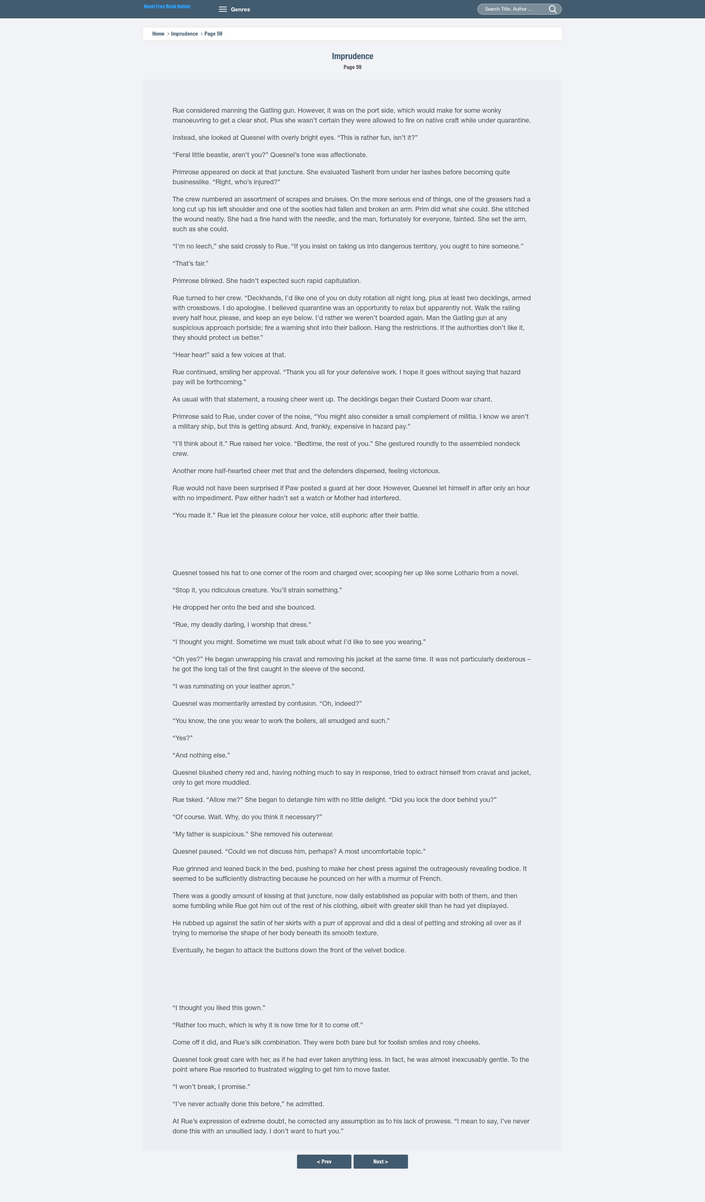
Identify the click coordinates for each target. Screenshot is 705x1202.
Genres (240, 9)
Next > (380, 1161)
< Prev (324, 1161)
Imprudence (184, 33)
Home (158, 33)
